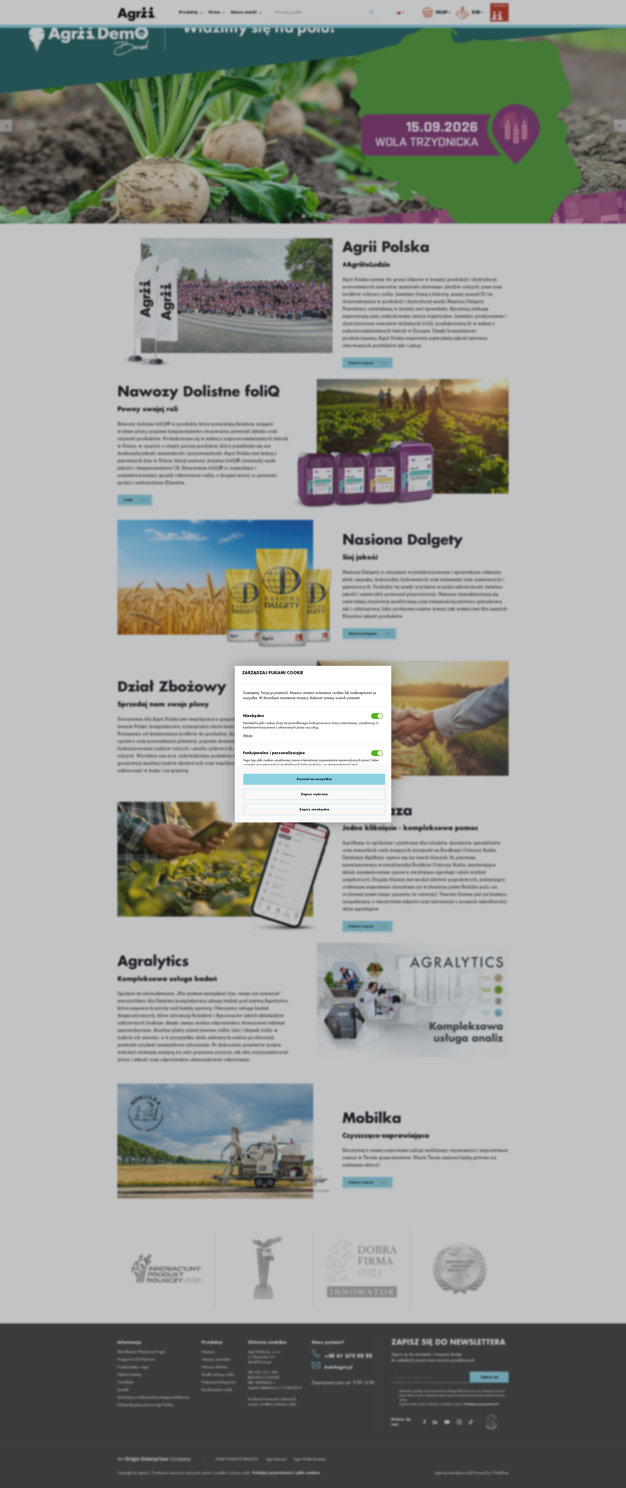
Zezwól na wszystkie (314, 779)
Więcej (247, 735)
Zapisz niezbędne (314, 809)
